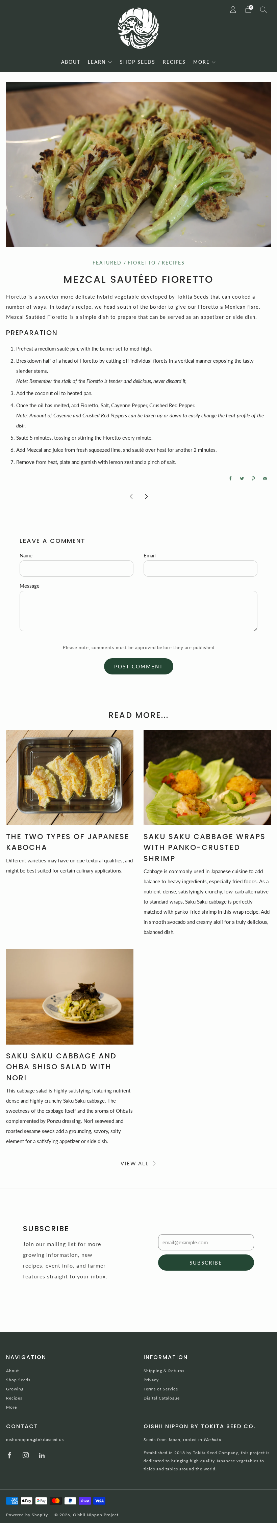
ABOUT (70, 62)
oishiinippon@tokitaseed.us (35, 1439)
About (12, 1370)
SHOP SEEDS (137, 62)
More (11, 1407)
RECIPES (174, 62)
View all (135, 1163)
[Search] (263, 9)
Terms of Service (161, 1388)
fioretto (142, 263)
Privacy (151, 1379)
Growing (15, 1388)
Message (30, 586)
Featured (107, 263)
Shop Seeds (18, 1379)
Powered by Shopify (27, 1514)
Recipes (173, 263)
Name (26, 555)
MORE (201, 62)
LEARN (97, 62)
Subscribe (206, 1262)
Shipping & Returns (164, 1370)
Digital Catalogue (162, 1398)
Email (150, 555)
